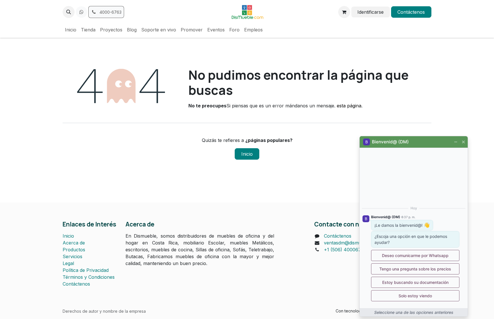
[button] (69, 12)
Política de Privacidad (86, 270)
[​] (81, 12)
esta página (349, 106)
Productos (74, 249)
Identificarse (370, 12)
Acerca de (74, 243)
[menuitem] (71, 29)
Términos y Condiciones (89, 277)
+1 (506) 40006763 (345, 249)
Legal (68, 263)
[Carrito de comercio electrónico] (344, 12)
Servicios (72, 256)
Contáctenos (411, 12)
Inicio (247, 154)
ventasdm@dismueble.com (352, 243)
